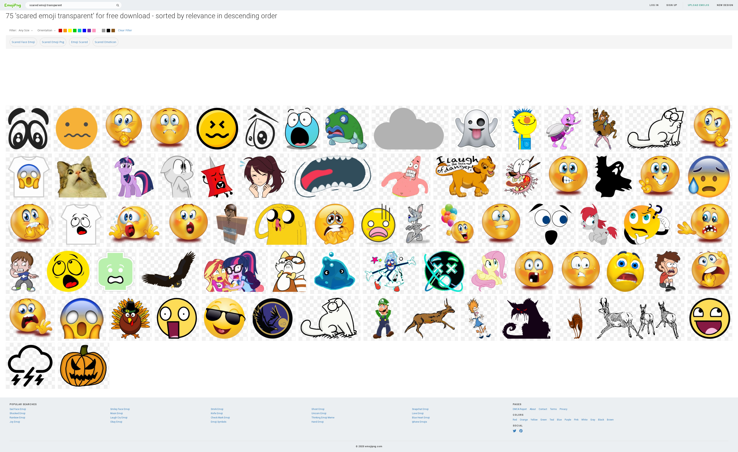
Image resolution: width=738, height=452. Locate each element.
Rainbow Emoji (17, 417)
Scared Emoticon (105, 42)
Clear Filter (125, 30)
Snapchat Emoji (420, 409)
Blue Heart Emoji (421, 417)
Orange (524, 419)
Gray (592, 419)
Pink (576, 419)
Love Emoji (418, 413)
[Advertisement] (121, 79)
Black (601, 419)
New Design (725, 5)
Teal (552, 419)
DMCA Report (520, 409)
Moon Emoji (116, 413)
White (584, 419)
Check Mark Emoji (220, 417)
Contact (543, 409)
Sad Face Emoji (18, 409)
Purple (568, 419)
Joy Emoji (15, 421)
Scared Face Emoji (23, 42)
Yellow (534, 419)
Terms (553, 409)
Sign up (671, 5)
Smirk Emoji (217, 409)
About (533, 409)
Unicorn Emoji (319, 413)
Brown (610, 419)
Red (515, 419)
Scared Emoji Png (53, 42)
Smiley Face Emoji (120, 409)
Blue (559, 419)
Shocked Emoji (17, 413)
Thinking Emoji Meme (323, 417)
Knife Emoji (217, 413)
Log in (654, 5)
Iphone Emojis (419, 421)
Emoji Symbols (218, 421)
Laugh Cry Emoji (118, 417)
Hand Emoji (318, 421)
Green (543, 419)
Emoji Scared (79, 42)
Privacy (563, 409)
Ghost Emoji (318, 409)
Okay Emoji (116, 421)
